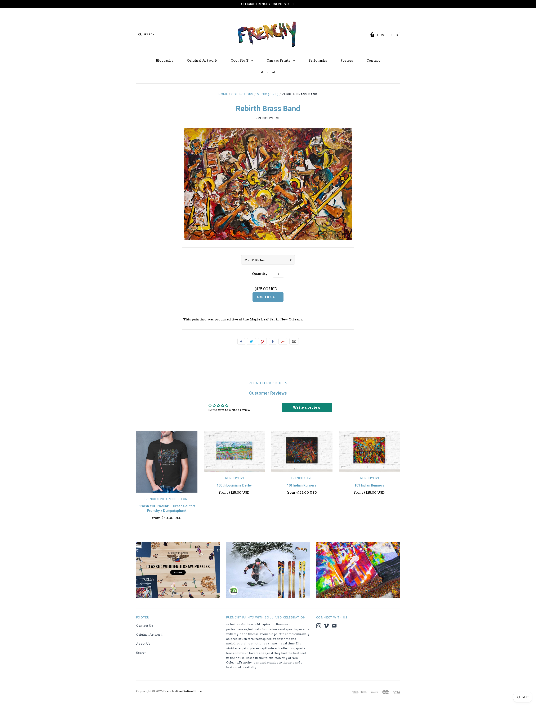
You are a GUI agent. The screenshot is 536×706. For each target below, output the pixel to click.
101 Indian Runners (302, 485)
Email (294, 341)
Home (223, 94)
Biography (165, 60)
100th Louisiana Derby (234, 485)
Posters (346, 60)
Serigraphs (317, 60)
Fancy (272, 341)
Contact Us (144, 625)
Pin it (262, 341)
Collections (242, 94)
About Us (143, 643)
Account (268, 72)
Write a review (307, 407)
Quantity (260, 274)
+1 (282, 341)
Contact (373, 60)
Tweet (251, 341)
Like (241, 341)
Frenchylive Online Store (166, 499)
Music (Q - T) (267, 94)
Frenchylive (268, 118)
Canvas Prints (279, 60)
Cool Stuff (240, 60)
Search (141, 652)
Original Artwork (202, 60)
